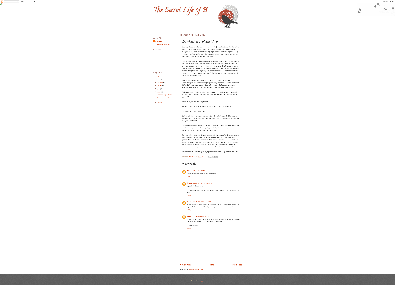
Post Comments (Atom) (196, 269)
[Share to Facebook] (215, 157)
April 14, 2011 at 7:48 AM (198, 171)
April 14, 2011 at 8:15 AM (204, 183)
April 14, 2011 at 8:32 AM (203, 202)
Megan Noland (192, 183)
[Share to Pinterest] (217, 157)
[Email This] (209, 157)
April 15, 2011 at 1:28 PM (201, 216)
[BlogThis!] (211, 157)
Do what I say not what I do (166, 95)
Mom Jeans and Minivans (165, 98)
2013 (157, 76)
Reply (189, 176)
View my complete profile (161, 44)
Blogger (201, 281)
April (159, 92)
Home (211, 265)
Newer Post (185, 265)
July (158, 89)
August (159, 85)
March (159, 102)
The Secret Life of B (180, 10)
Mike (188, 171)
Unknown (190, 216)
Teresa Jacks (191, 202)
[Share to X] (213, 157)
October (160, 82)
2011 (157, 79)
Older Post (237, 265)
